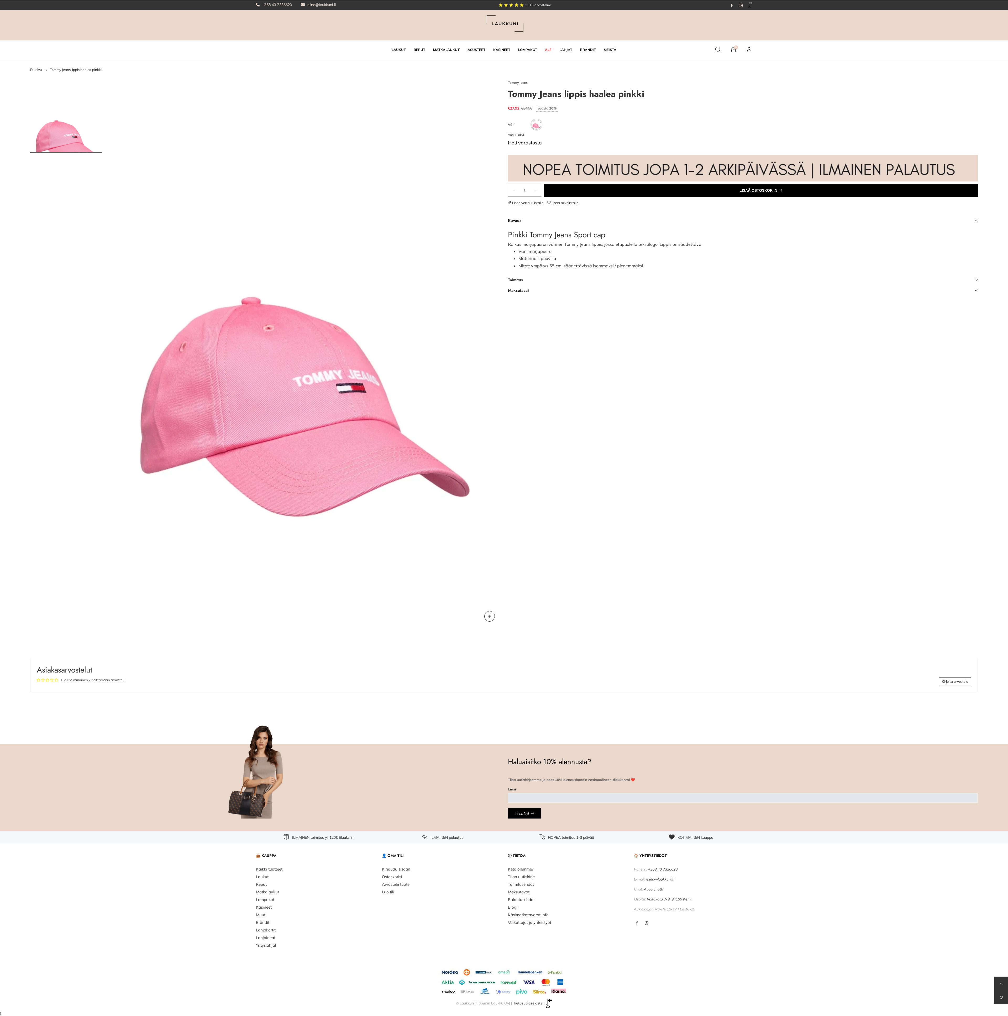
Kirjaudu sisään (396, 869)
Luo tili (388, 891)
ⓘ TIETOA (517, 855)
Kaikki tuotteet (269, 869)
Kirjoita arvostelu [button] (955, 681)
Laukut (262, 876)
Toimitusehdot (521, 884)
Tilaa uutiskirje (521, 876)
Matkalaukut (267, 891)
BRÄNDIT (588, 50)
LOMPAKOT (527, 50)
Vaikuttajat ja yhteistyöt (529, 922)
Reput (261, 884)
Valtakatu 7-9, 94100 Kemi (669, 899)
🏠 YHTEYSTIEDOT (650, 855)
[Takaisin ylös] (1001, 983)
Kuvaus (514, 220)
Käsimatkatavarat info (528, 914)
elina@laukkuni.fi (321, 4)
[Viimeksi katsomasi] (1001, 997)
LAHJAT (565, 50)
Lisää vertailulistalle (527, 203)
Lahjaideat (265, 937)
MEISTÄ (610, 50)
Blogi (512, 907)
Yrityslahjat (266, 945)
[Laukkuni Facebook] (637, 923)
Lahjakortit (266, 930)
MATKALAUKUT (446, 50)
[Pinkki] (536, 124)
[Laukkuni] (504, 24)
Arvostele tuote (396, 884)
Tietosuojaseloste (528, 1003)
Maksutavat (518, 290)
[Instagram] (740, 5)
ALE (548, 50)
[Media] (489, 616)
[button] (514, 190)
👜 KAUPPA (266, 855)
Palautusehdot (521, 899)
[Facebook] (731, 5)
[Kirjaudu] (749, 50)
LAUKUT (399, 50)
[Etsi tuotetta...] (718, 50)
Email (512, 789)
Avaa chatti (653, 889)
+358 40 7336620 (276, 4)
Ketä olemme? (521, 869)
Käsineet (264, 907)
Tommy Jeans (518, 83)
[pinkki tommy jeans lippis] (305, 353)
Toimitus (515, 280)
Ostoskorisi (392, 876)
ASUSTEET (476, 50)
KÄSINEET (501, 50)
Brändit (262, 922)
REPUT (419, 50)
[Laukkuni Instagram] (647, 923)
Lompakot (265, 899)
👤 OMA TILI (392, 855)
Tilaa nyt (522, 813)
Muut (260, 914)
